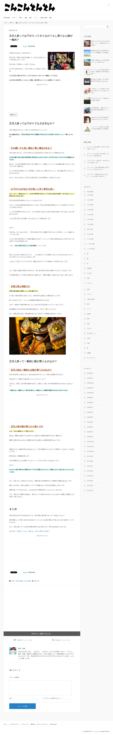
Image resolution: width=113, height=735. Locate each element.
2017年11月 (90, 446)
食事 (88, 278)
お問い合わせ (53, 724)
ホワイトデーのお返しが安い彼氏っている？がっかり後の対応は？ (98, 154)
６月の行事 (90, 219)
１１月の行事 (90, 244)
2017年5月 (90, 476)
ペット (36, 17)
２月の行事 (90, 200)
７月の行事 (90, 224)
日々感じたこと (91, 333)
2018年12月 (90, 383)
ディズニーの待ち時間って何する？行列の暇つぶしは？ (98, 148)
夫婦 (88, 343)
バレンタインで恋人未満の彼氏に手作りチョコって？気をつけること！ (98, 168)
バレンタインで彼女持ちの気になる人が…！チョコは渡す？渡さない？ (97, 175)
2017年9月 (90, 456)
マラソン (14, 17)
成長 (26, 17)
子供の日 (36, 581)
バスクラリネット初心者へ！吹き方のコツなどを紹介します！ (98, 161)
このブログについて (14, 724)
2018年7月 (90, 407)
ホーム (5, 724)
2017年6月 (90, 471)
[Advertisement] (42, 98)
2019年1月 (90, 378)
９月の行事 (90, 234)
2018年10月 (90, 392)
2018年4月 (90, 422)
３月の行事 (90, 205)
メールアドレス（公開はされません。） (52, 698)
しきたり (89, 283)
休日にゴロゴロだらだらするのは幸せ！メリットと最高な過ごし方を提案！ (100, 43)
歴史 (50, 17)
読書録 (89, 353)
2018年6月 (90, 412)
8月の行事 (90, 229)
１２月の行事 (90, 249)
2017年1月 (90, 490)
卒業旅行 (89, 268)
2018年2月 (90, 432)
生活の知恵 (7, 17)
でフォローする (24, 640)
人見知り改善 (43, 17)
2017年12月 (90, 441)
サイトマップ (25, 724)
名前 (10, 698)
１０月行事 (90, 239)
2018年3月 (90, 427)
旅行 (30, 17)
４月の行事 (90, 209)
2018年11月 (90, 388)
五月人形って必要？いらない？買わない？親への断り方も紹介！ (29, 531)
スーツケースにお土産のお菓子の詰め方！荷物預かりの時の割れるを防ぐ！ (100, 71)
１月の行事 (90, 195)
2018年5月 (90, 417)
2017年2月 (90, 485)
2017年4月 (90, 480)
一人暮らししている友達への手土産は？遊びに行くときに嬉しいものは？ (100, 90)
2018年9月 (90, 397)
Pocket (25, 46)
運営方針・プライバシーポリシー (39, 724)
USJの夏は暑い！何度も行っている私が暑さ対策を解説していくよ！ (100, 110)
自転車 (89, 314)
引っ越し (89, 273)
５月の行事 (27, 581)
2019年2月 (90, 373)
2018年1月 (90, 436)
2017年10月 (90, 451)
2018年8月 (90, 402)
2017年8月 (90, 461)
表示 (15, 114)
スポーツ (89, 328)
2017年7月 (90, 466)
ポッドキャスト (91, 357)
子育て (21, 17)
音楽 (88, 323)
